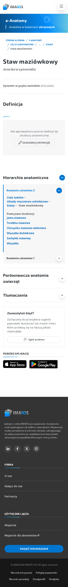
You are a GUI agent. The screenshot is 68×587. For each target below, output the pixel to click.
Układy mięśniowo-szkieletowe (28, 201)
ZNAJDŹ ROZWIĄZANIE (34, 548)
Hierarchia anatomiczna (25, 177)
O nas (8, 476)
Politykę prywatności (46, 572)
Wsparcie (10, 525)
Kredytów (54, 579)
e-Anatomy (35, 40)
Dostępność (39, 579)
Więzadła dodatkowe (20, 233)
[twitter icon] (26, 448)
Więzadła (13, 243)
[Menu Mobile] (61, 6)
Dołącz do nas (13, 486)
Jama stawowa (16, 218)
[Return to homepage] (17, 413)
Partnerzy (11, 496)
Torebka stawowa (18, 223)
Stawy (49, 44)
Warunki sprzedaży (19, 579)
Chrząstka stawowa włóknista (26, 228)
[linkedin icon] (8, 448)
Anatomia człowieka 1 (20, 258)
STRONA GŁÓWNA (15, 40)
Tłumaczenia (15, 295)
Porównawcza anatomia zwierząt (26, 278)
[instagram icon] (36, 448)
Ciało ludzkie (15, 197)
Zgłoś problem (37, 339)
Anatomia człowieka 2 (20, 190)
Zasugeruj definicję (36, 142)
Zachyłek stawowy (19, 238)
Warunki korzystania (21, 572)
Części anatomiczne (22, 44)
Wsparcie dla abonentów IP (22, 535)
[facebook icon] (17, 448)
